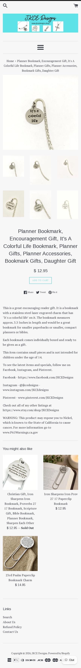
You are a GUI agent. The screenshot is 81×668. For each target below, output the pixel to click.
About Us (9, 622)
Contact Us (10, 632)
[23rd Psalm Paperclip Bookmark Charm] (20, 553)
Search (7, 617)
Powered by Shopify (59, 653)
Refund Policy (12, 627)
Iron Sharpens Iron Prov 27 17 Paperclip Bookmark (61, 499)
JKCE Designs (39, 653)
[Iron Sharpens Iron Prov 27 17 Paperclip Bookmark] (60, 472)
